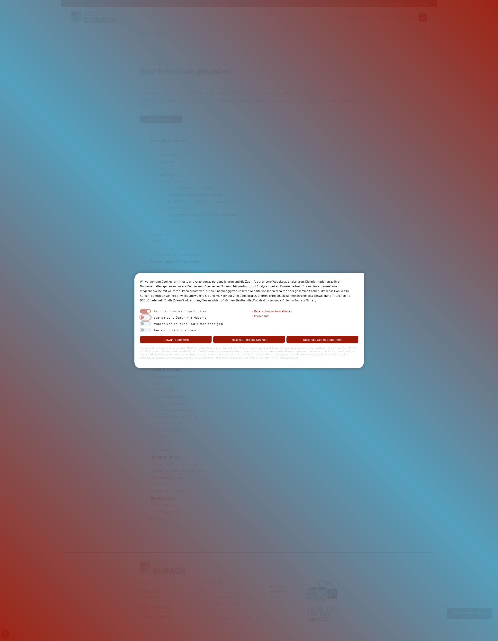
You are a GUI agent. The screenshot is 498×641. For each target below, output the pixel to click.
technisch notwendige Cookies (180, 311)
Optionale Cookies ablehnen (322, 339)
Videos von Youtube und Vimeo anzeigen (188, 323)
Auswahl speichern (176, 339)
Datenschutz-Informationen (272, 311)
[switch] (145, 317)
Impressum (261, 316)
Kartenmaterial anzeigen (175, 330)
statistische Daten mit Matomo (180, 317)
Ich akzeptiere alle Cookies (249, 339)
